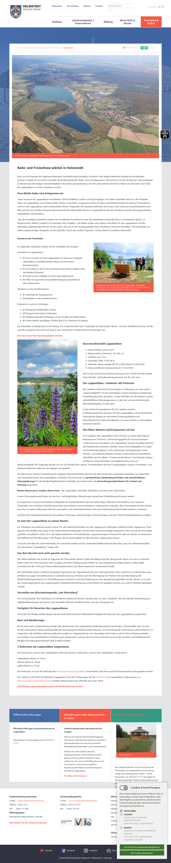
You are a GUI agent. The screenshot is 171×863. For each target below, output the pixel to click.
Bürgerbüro (57, 6)
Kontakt (99, 6)
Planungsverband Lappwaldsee (71, 671)
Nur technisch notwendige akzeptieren (142, 847)
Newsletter (117, 850)
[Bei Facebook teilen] (142, 47)
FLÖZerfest (101, 677)
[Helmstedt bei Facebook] (64, 850)
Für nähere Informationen (75, 776)
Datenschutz (97, 858)
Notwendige (130, 810)
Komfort (128, 827)
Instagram (93, 850)
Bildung (108, 21)
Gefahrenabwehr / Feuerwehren (83, 22)
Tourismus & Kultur (151, 22)
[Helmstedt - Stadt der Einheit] (26, 19)
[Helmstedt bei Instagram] (86, 850)
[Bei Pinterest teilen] (146, 47)
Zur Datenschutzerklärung (132, 805)
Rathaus (57, 21)
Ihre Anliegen (73, 6)
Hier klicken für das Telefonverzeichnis (28, 822)
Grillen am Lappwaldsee (130, 714)
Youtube (48, 850)
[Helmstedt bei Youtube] (42, 850)
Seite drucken (131, 47)
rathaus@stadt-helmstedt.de (31, 800)
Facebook (71, 850)
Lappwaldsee (68, 47)
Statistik (128, 814)
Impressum (85, 858)
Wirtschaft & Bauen (127, 22)
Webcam (87, 6)
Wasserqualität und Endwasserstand (34, 680)
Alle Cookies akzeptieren (142, 853)
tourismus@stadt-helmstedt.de (82, 800)
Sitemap (108, 858)
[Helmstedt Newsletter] (109, 850)
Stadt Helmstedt (35, 47)
